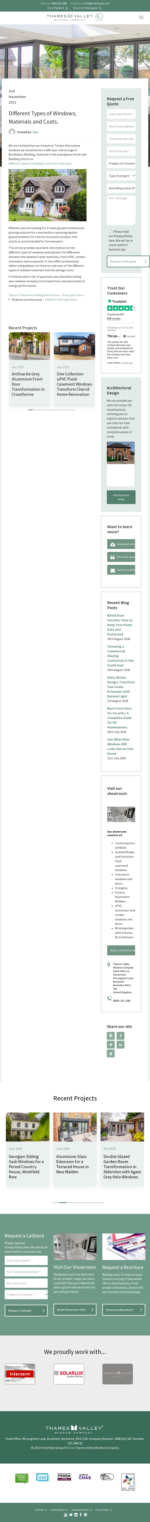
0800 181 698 (121, 1000)
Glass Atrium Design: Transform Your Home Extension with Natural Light (121, 686)
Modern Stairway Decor (62, 299)
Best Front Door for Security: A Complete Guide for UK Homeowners (119, 717)
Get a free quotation (126, 557)
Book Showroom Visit (71, 1310)
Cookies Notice (57, 1509)
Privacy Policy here (17, 1247)
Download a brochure (126, 544)
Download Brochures (120, 1310)
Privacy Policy (123, 236)
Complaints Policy (80, 1509)
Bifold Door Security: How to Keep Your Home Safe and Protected (120, 624)
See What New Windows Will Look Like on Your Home (120, 746)
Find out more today (121, 497)
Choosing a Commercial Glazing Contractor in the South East (120, 655)
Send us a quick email (126, 570)
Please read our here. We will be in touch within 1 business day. (121, 240)
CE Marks (39, 1509)
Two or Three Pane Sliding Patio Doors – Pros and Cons (45, 295)
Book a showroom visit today (122, 950)
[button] (55, 1202)
